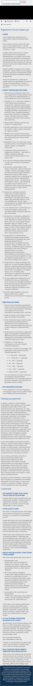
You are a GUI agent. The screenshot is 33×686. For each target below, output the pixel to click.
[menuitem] (9, 21)
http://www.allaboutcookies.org (12, 639)
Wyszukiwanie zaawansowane (11, 4)
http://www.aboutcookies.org (12, 637)
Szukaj (23, 2)
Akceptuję (16, 684)
